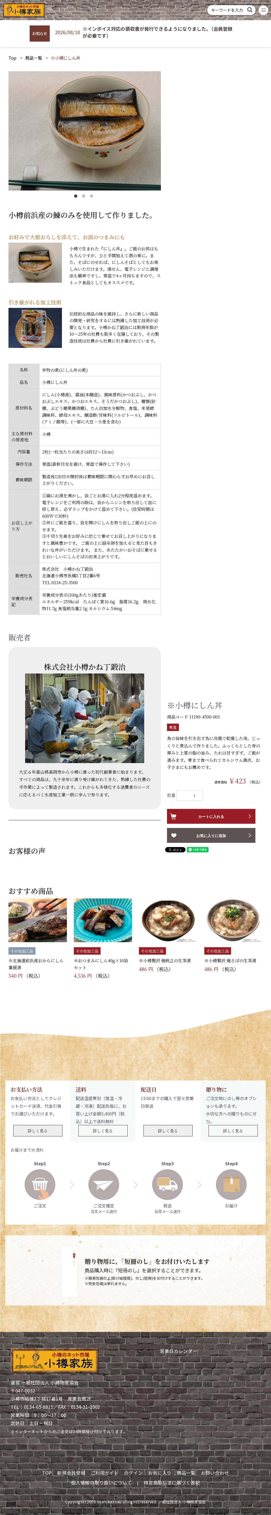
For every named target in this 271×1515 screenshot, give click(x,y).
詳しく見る (38, 1130)
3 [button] (92, 197)
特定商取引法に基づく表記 (172, 1482)
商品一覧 (33, 58)
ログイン (133, 1472)
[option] (84, 131)
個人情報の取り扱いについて (101, 1482)
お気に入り (159, 1472)
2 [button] (84, 197)
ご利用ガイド (105, 1472)
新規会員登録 (71, 1472)
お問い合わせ (215, 1472)
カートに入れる (211, 816)
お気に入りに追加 (211, 836)
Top (12, 58)
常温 (173, 727)
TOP (47, 1472)
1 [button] (76, 197)
